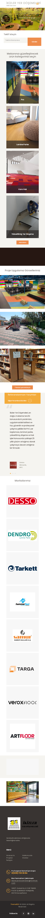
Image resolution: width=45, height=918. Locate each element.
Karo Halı (22, 189)
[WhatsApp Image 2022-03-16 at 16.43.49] (22, 702)
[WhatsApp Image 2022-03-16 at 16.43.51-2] (22, 568)
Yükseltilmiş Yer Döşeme (23, 234)
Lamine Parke (22, 144)
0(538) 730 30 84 (19, 873)
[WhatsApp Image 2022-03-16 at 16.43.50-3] (22, 635)
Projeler (9, 858)
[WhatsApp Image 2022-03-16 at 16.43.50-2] (22, 669)
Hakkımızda (27, 855)
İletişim (9, 860)
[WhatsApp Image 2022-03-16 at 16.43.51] (22, 501)
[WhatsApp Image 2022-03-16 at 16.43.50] (22, 602)
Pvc (22, 99)
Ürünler (25, 858)
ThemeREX (15, 904)
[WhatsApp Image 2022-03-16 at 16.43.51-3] (22, 535)
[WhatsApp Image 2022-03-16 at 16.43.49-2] (22, 736)
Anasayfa (10, 855)
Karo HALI (21, 27)
